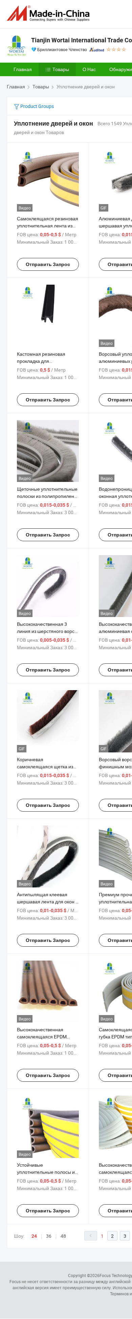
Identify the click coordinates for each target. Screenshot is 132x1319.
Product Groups (36, 106)
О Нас (89, 69)
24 (34, 1236)
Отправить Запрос (48, 264)
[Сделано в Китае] (49, 13)
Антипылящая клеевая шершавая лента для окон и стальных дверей (47, 901)
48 (63, 1236)
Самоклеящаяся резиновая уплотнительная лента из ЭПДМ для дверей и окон (47, 225)
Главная (23, 69)
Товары (60, 69)
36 (48, 1236)
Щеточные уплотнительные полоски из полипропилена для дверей (47, 496)
